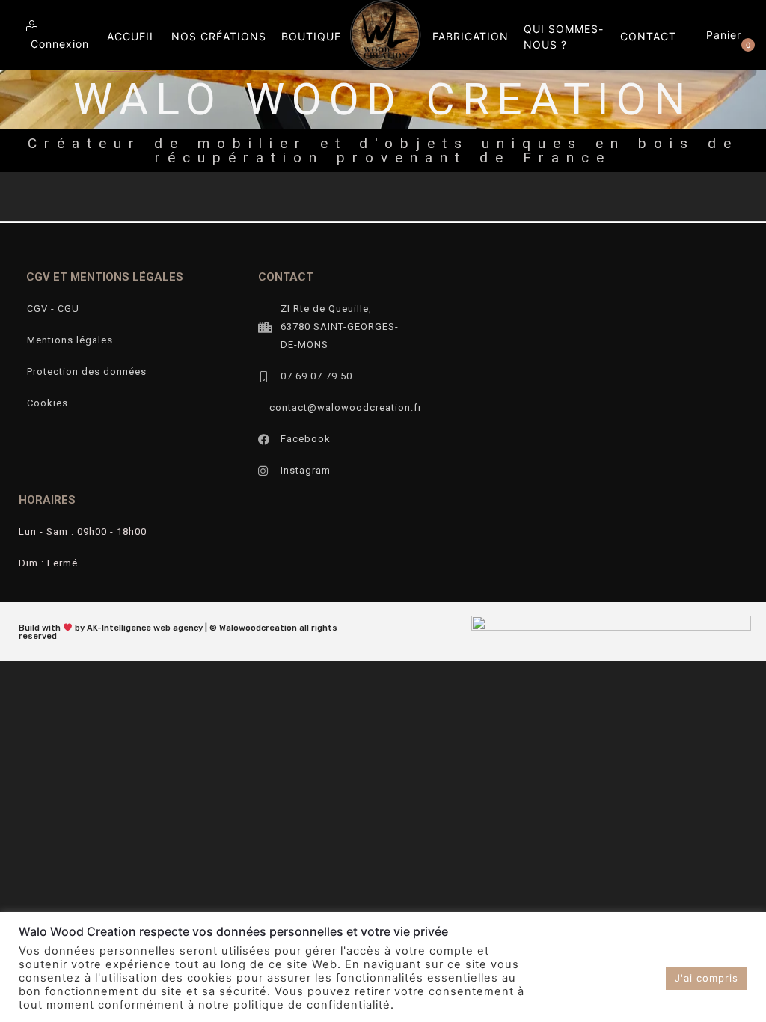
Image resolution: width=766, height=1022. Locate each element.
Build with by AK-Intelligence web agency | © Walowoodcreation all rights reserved (178, 632)
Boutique (311, 36)
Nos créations (218, 36)
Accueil (131, 36)
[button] (727, 35)
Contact (648, 36)
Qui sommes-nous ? (564, 36)
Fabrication (470, 36)
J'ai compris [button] (706, 978)
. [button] (656, 978)
